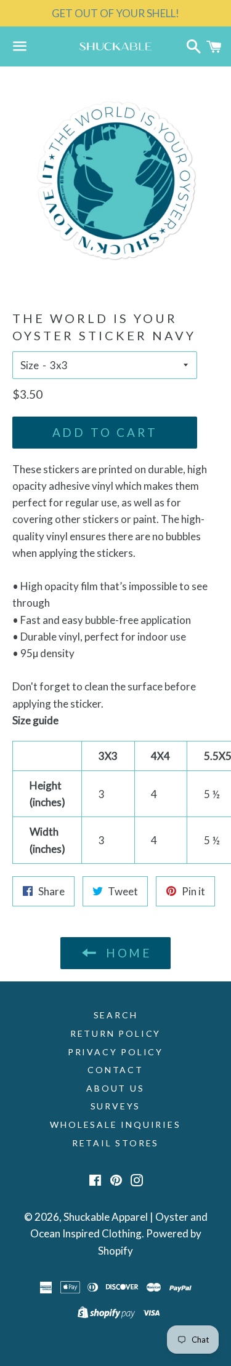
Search (116, 1015)
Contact (115, 1069)
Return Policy (115, 1033)
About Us (115, 1088)
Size (29, 365)
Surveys (116, 1106)
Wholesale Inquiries (115, 1124)
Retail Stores (115, 1143)
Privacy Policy (115, 1052)
